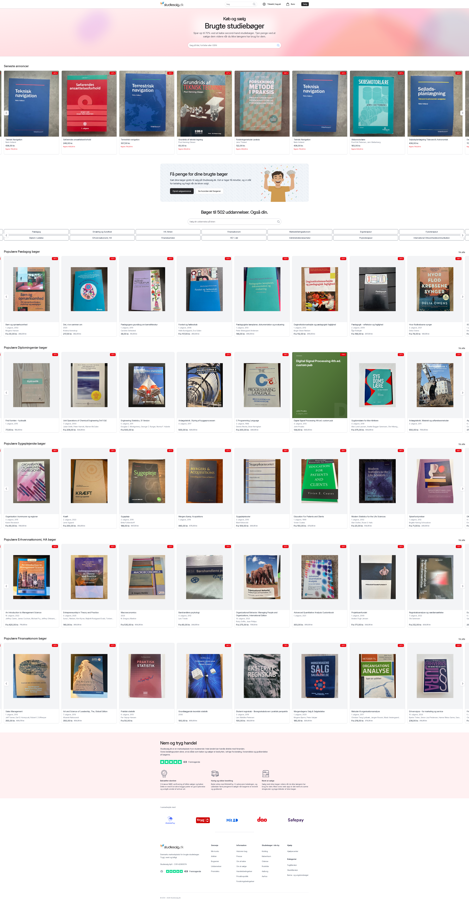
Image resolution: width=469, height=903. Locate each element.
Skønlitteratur (292, 870)
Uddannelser (216, 866)
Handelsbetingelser (244, 871)
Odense (265, 861)
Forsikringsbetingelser (245, 881)
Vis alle (461, 252)
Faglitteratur (292, 865)
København (266, 856)
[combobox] (234, 222)
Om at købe (241, 861)
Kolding (265, 851)
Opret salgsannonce (182, 191)
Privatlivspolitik (242, 876)
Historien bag (241, 851)
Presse (239, 856)
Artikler (214, 856)
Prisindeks (215, 871)
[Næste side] (462, 113)
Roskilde (265, 866)
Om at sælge (241, 866)
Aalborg (265, 871)
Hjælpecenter (292, 851)
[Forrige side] (6, 113)
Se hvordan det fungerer (209, 191)
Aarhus (264, 876)
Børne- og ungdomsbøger (298, 875)
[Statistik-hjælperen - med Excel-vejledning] (435, 385)
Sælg (305, 4)
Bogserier (215, 861)
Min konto (215, 851)
